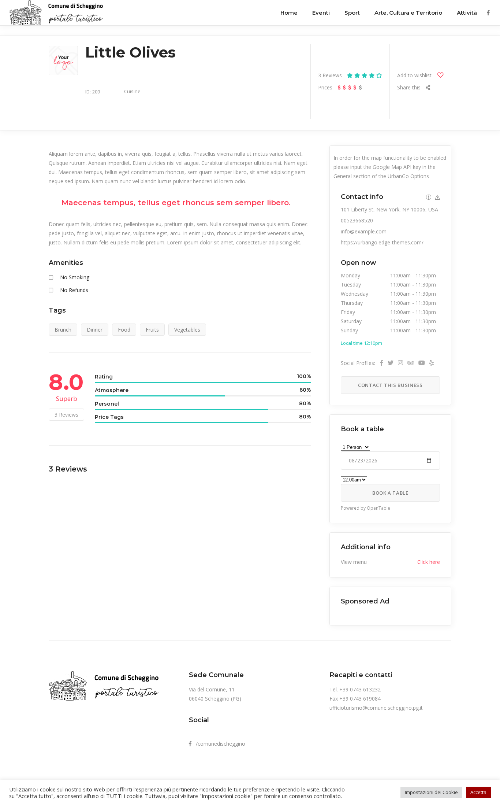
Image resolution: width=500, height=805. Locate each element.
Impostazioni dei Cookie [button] (431, 792)
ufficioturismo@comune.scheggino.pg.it (376, 707)
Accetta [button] (478, 792)
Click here (428, 561)
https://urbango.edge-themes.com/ (382, 242)
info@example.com (364, 231)
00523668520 (357, 220)
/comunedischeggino (218, 743)
